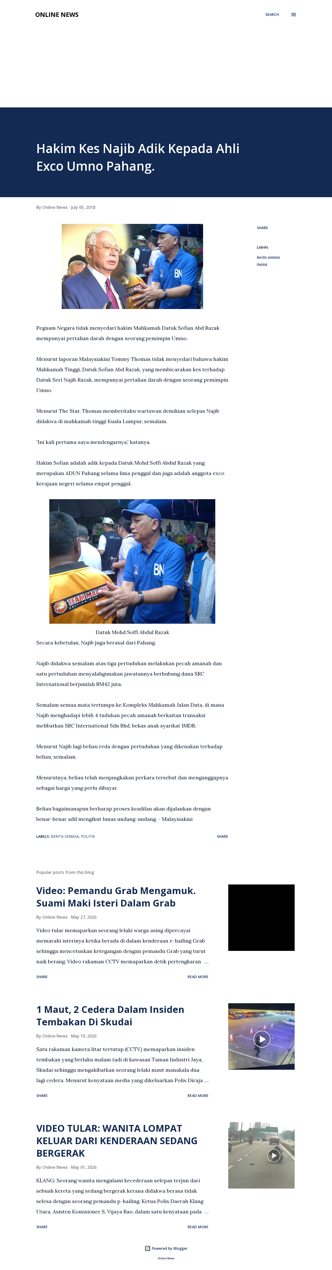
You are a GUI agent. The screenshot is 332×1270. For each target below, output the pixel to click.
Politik (262, 264)
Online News (57, 14)
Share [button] (262, 227)
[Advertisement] (166, 68)
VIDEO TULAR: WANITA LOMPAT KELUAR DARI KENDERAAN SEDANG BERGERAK (117, 1140)
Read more (198, 976)
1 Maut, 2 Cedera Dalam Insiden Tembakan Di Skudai (110, 1015)
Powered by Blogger (169, 1248)
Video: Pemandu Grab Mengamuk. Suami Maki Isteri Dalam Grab (116, 896)
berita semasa (268, 257)
